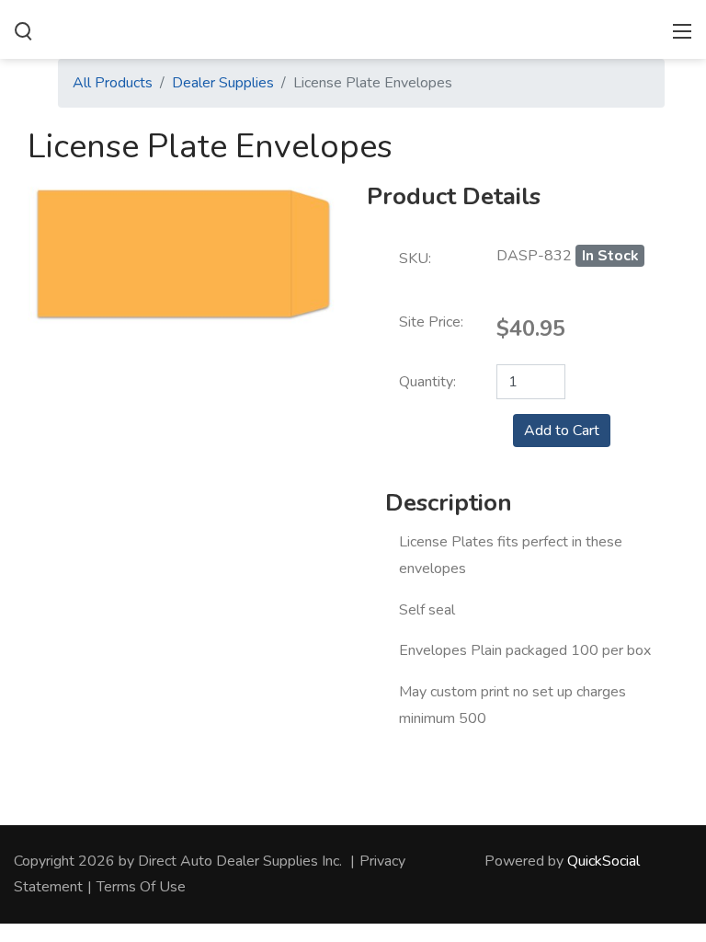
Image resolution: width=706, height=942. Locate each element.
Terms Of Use (141, 887)
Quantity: (427, 382)
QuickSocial (603, 861)
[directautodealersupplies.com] (353, 28)
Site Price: (431, 322)
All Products (113, 83)
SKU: (415, 258)
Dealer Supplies (223, 83)
